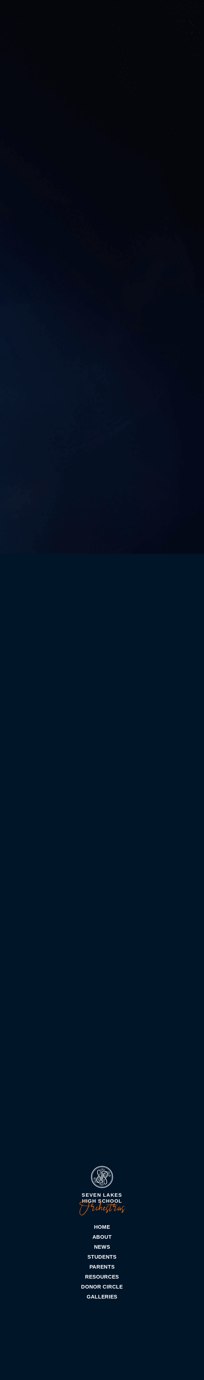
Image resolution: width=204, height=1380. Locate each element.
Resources (102, 1277)
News (102, 1247)
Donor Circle (102, 1287)
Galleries (102, 1297)
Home (102, 1227)
